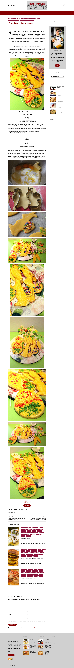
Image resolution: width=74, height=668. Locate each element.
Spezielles (39, 12)
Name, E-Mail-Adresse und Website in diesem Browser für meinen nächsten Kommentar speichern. (27, 621)
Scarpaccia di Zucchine (59, 111)
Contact (48, 12)
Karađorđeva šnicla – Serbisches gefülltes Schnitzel (60, 92)
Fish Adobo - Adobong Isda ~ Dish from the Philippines (60, 98)
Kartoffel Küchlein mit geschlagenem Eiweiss (32, 558)
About (45, 12)
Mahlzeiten (26, 12)
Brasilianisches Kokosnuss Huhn (28, 578)
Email (9, 614)
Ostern (15, 509)
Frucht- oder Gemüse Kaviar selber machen (59, 104)
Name (9, 611)
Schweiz (26, 509)
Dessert (10, 509)
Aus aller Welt (32, 12)
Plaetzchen (21, 509)
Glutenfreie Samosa (25, 538)
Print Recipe (27, 505)
